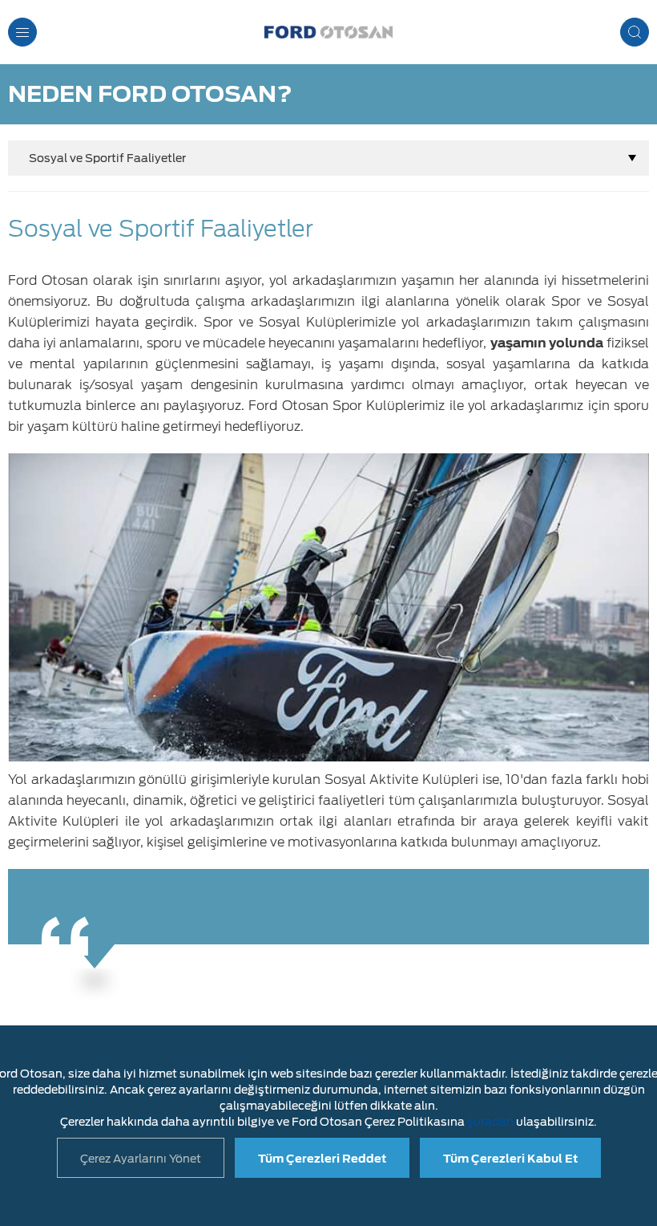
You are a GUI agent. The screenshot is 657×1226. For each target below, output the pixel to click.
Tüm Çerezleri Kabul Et (510, 1158)
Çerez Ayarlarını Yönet (140, 1158)
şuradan (490, 1121)
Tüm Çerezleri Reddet (322, 1158)
